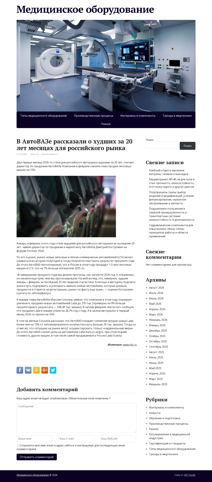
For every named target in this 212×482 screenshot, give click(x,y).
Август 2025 (156, 352)
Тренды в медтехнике (177, 115)
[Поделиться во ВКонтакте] (28, 370)
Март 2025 (156, 379)
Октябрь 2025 (158, 341)
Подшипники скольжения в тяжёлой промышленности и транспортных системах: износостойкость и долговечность (171, 214)
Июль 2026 (156, 293)
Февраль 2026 (158, 320)
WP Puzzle (189, 475)
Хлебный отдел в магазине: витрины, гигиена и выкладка (168, 172)
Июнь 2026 (156, 298)
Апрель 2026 (157, 309)
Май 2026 (155, 304)
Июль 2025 (156, 357)
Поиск (150, 140)
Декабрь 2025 (158, 330)
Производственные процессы (93, 115)
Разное (106, 124)
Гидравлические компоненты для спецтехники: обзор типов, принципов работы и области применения (171, 230)
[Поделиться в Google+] (44, 370)
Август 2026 (156, 287)
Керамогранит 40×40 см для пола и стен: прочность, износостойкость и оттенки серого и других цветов (171, 183)
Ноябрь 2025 (157, 336)
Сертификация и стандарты (167, 443)
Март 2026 (156, 314)
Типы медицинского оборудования (43, 115)
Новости (34, 154)
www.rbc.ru (130, 344)
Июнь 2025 (156, 363)
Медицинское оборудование (85, 9)
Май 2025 (155, 368)
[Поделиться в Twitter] (53, 370)
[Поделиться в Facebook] (20, 370)
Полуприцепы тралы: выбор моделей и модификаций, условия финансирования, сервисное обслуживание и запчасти (171, 197)
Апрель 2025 (157, 373)
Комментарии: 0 (50, 154)
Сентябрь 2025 (158, 346)
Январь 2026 (157, 325)
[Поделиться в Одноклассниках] (36, 370)
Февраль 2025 (158, 384)
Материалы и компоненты (137, 115)
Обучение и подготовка (164, 418)
